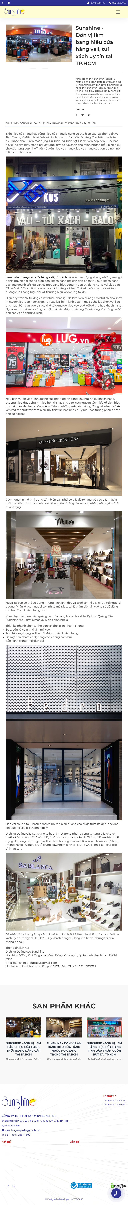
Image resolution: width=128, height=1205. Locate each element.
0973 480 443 (97, 3)
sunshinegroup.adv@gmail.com (22, 1130)
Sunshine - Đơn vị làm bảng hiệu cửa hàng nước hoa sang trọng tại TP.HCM (23, 1049)
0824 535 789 (119, 3)
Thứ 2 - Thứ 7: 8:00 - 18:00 (16, 1134)
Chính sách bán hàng (114, 1100)
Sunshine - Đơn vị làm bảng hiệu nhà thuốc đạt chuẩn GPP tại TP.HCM (104, 1049)
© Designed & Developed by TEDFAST (64, 1199)
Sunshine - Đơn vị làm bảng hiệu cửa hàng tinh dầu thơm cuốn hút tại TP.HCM (64, 1049)
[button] (32, 69)
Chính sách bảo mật (114, 1104)
